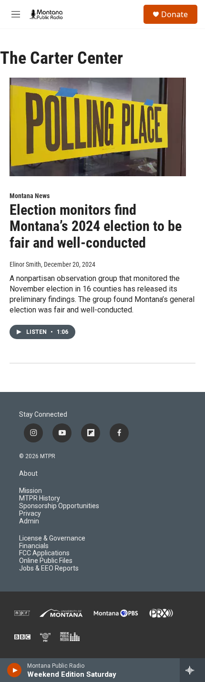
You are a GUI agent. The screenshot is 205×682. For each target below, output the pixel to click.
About (28, 473)
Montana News (30, 196)
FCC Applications (44, 553)
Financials (34, 546)
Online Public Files (45, 560)
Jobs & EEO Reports (49, 568)
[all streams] (192, 670)
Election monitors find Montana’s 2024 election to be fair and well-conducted (96, 226)
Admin (29, 521)
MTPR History (39, 498)
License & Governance (52, 538)
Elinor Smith (25, 264)
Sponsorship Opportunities (59, 506)
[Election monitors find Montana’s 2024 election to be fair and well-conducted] (98, 127)
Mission (30, 490)
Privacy (30, 513)
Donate (174, 14)
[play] (14, 670)
